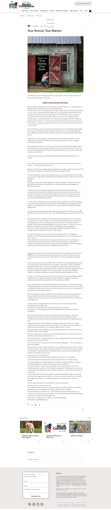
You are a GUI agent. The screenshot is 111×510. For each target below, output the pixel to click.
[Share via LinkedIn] (35, 405)
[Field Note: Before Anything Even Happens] (31, 427)
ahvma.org (77, 484)
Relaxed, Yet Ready (76, 436)
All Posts (22, 15)
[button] (90, 10)
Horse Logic (30, 15)
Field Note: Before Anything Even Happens (30, 436)
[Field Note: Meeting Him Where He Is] (55, 427)
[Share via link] (39, 405)
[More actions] (82, 26)
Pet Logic (38, 15)
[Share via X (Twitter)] (32, 405)
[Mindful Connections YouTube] (37, 504)
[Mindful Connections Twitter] (41, 504)
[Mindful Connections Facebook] (29, 504)
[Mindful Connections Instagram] (33, 504)
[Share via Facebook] (28, 405)
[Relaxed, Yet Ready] (80, 427)
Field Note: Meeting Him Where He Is (53, 436)
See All (89, 418)
